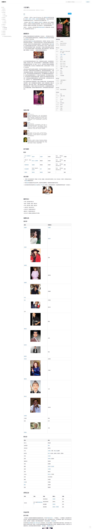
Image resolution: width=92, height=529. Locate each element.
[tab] (24, 14)
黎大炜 (49, 474)
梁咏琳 (25, 378)
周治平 (33, 156)
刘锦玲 (64, 54)
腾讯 (43, 525)
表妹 (46, 37)
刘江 (25, 300)
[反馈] (90, 527)
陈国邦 (25, 356)
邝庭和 (49, 450)
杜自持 (33, 169)
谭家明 (49, 458)
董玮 (49, 445)
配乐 (25, 484)
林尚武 (25, 396)
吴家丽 (37, 18)
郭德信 (25, 432)
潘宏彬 (25, 328)
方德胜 (32, 22)
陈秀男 (36, 160)
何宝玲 (41, 22)
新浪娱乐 (53, 520)
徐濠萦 (33, 18)
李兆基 (25, 358)
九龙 (52, 44)
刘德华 (61, 54)
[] (32, 213)
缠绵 (26, 172)
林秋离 (41, 172)
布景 (25, 482)
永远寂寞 (26, 168)
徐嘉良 (33, 164)
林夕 (41, 168)
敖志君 (52, 466)
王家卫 (36, 184)
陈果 (49, 453)
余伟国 (25, 415)
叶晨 (25, 297)
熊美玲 (33, 172)
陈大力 (33, 160)
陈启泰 (25, 344)
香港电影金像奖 (41, 27)
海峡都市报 (49, 525)
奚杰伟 (54, 506)
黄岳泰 (49, 466)
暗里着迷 (26, 164)
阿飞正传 (42, 184)
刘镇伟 (61, 49)
